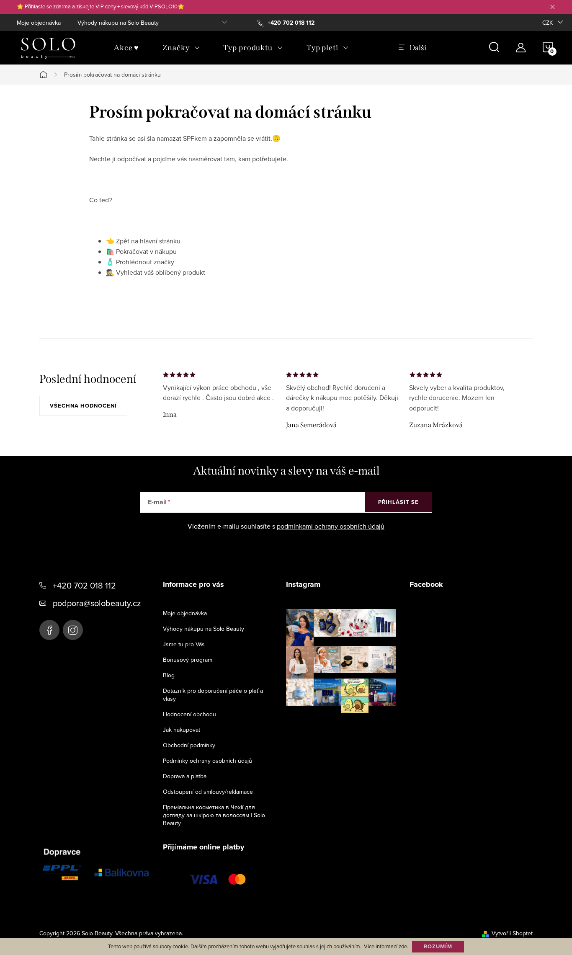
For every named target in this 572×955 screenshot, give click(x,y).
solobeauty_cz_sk (73, 630)
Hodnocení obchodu (189, 714)
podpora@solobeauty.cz (97, 603)
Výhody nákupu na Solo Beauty (118, 22)
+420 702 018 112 (84, 585)
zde (403, 946)
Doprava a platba (184, 776)
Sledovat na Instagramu (347, 725)
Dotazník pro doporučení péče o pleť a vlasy (213, 695)
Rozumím (438, 946)
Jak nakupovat (181, 729)
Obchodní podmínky (189, 745)
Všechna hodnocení (83, 406)
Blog (169, 675)
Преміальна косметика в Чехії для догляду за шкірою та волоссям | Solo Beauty (214, 815)
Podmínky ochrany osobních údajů (207, 760)
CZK (547, 22)
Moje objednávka (39, 22)
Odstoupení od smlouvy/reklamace (208, 791)
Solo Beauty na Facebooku (49, 630)
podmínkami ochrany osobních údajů (330, 526)
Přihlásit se (398, 502)
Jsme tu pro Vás (184, 644)
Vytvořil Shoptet (512, 933)
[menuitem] (126, 48)
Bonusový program (187, 660)
